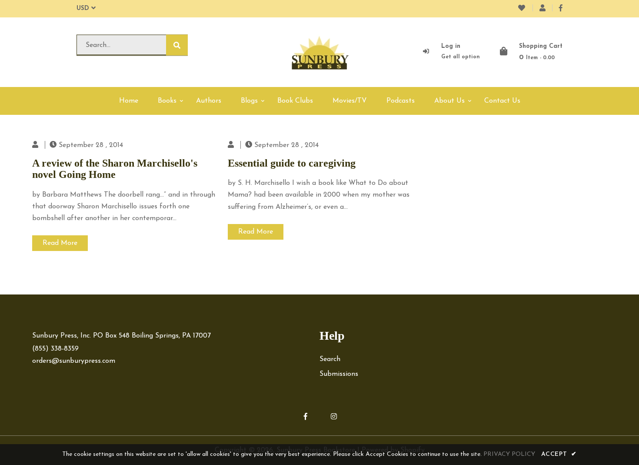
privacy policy (509, 454)
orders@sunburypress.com (73, 361)
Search (330, 359)
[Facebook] (560, 8)
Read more (60, 243)
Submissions (339, 374)
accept (559, 454)
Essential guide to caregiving (292, 163)
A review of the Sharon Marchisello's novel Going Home (114, 168)
